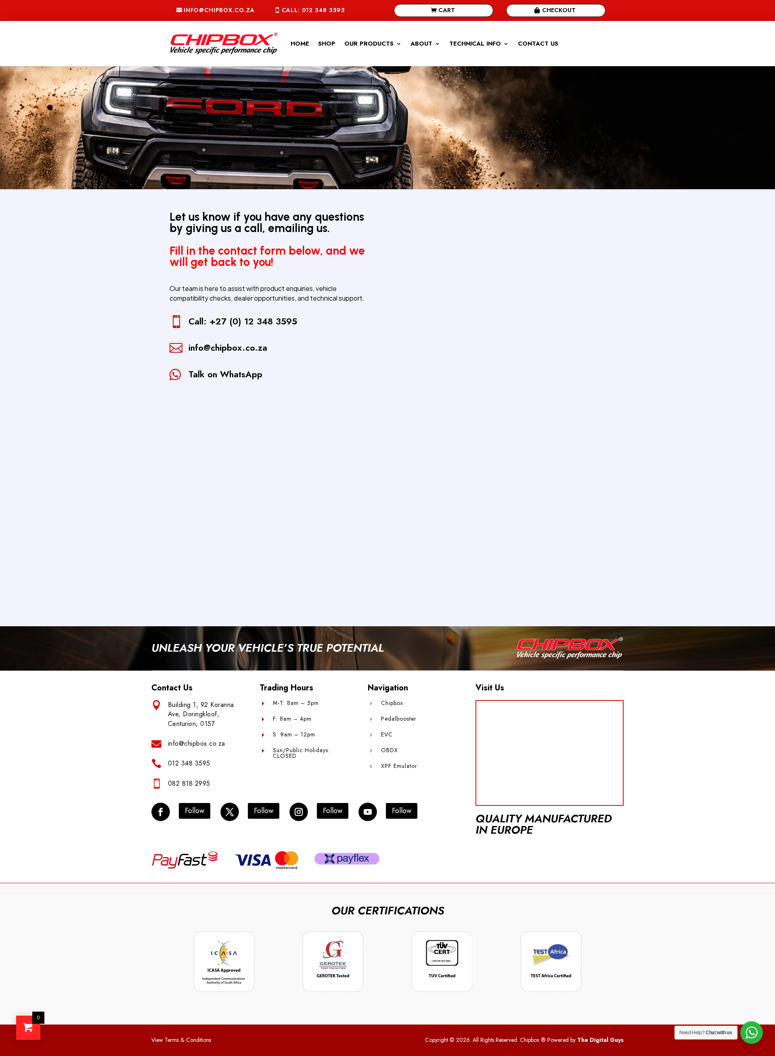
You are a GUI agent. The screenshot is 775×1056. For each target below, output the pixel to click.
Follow (194, 810)
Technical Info (475, 43)
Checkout (559, 10)
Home (300, 43)
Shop (326, 43)
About (421, 43)
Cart (446, 10)
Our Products (369, 43)
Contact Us (538, 43)
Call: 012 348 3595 (313, 10)
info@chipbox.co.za (219, 10)
